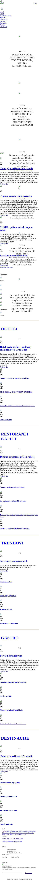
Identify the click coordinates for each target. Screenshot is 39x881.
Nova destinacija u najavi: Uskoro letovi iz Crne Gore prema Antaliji (18, 833)
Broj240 (2, 280)
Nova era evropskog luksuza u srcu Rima (14, 378)
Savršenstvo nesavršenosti (14, 255)
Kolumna (3, 23)
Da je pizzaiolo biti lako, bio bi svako (13, 501)
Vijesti (2, 12)
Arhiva (2, 25)
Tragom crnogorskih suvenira (16, 196)
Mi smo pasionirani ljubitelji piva (11, 710)
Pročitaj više (4, 184)
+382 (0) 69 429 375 (18, 839)
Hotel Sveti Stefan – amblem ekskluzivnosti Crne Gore (15, 348)
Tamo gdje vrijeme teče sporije (16, 168)
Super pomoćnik (6, 420)
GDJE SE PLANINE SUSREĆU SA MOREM (16, 392)
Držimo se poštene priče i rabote (17, 456)
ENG (35, 3)
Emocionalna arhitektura (9, 623)
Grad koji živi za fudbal (8, 796)
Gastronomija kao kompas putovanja (13, 682)
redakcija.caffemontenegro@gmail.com (12, 841)
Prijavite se (28, 873)
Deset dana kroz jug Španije (10, 783)
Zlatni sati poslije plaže (8, 596)
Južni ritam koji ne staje (8, 810)
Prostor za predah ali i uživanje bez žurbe (15, 529)
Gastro (23, 831)
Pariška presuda (6, 696)
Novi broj (3, 275)
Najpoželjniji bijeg (6, 824)
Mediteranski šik (6, 609)
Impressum (3, 27)
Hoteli (2, 14)
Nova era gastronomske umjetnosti (12, 487)
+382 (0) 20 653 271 (7, 839)
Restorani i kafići (5, 15)
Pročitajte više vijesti (6, 267)
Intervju (2, 21)
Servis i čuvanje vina (11, 655)
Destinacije (3, 19)
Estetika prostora (6, 582)
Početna (4, 831)
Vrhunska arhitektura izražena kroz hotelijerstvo (17, 406)
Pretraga (8, 833)
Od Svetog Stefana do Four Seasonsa (13, 724)
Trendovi (3, 17)
